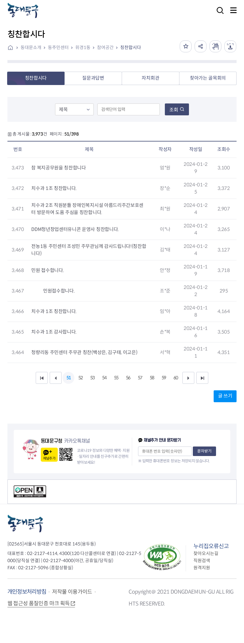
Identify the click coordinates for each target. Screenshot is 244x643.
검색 (218, 14)
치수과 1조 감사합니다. (54, 332)
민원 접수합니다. (47, 270)
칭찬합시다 (130, 47)
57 (140, 378)
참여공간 (105, 47)
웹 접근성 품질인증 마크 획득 (38, 603)
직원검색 (201, 560)
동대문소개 (31, 47)
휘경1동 (82, 47)
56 (128, 378)
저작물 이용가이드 (72, 592)
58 (152, 378)
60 (175, 378)
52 (80, 378)
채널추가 (49, 458)
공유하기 (201, 46)
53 (92, 378)
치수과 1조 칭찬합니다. (54, 188)
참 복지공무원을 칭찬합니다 (58, 168)
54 (104, 378)
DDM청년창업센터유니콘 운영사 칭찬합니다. (75, 229)
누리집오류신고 (211, 546)
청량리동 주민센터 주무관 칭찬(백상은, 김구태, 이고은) (84, 352)
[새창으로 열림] (215, 46)
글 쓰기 (225, 396)
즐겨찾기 (186, 46)
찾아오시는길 (205, 553)
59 (164, 378)
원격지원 (201, 567)
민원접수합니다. (58, 291)
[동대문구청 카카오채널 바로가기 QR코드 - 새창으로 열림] (66, 454)
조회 (173, 110)
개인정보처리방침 (26, 591)
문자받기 (204, 451)
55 (116, 378)
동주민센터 (58, 47)
